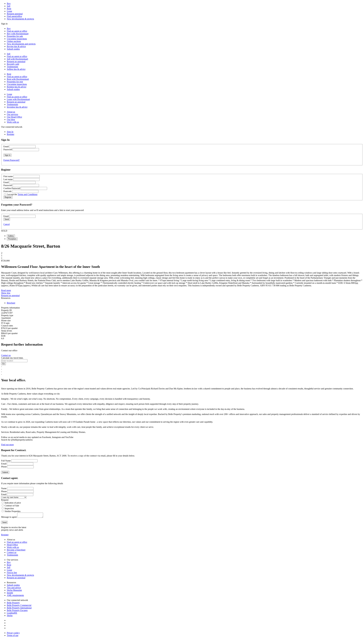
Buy (9, 3)
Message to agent (9, 517)
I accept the (22, 194)
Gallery (11, 236)
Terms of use (12, 635)
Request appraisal (15, 14)
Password (7, 149)
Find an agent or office (17, 31)
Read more (6, 290)
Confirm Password (11, 188)
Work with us (13, 122)
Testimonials (12, 66)
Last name (8, 179)
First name (8, 176)
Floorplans (12, 239)
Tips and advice (14, 587)
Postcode (7, 191)
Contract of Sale (12, 505)
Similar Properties (12, 511)
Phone (4, 466)
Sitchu (10, 615)
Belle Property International (19, 608)
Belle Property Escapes (17, 610)
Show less (5, 293)
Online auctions (14, 41)
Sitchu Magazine (14, 590)
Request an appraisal (16, 61)
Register (5, 535)
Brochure (11, 303)
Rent (9, 8)
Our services (12, 114)
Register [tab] (10, 134)
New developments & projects (20, 19)
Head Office (12, 544)
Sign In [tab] (10, 132)
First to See (12, 572)
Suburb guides (13, 49)
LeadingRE (12, 613)
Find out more (7, 444)
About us (11, 112)
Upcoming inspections (17, 39)
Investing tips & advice (17, 107)
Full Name (6, 460)
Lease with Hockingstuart (18, 99)
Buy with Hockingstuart (17, 33)
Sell (8, 6)
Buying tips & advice (16, 46)
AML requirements (15, 595)
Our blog (11, 119)
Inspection (9, 508)
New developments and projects (21, 44)
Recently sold (13, 64)
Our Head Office (14, 117)
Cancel (6, 224)
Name (4, 488)
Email (6, 146)
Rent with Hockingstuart (18, 79)
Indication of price (13, 503)
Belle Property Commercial (19, 605)
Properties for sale (15, 36)
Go (3, 364)
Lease (9, 11)
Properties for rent (15, 81)
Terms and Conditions (27, 194)
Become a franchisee (16, 550)
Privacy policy (13, 633)
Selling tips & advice (16, 69)
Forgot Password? (11, 160)
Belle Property (13, 602)
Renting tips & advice (16, 87)
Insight (10, 593)
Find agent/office (14, 16)
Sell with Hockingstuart (17, 59)
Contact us (6, 355)
